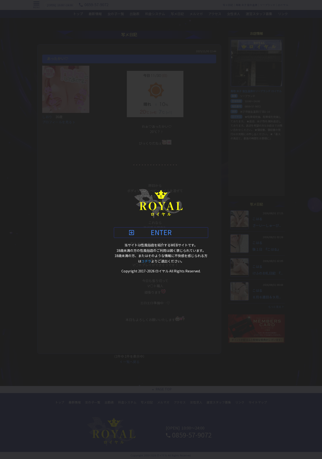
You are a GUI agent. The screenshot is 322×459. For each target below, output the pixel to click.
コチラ (146, 261)
